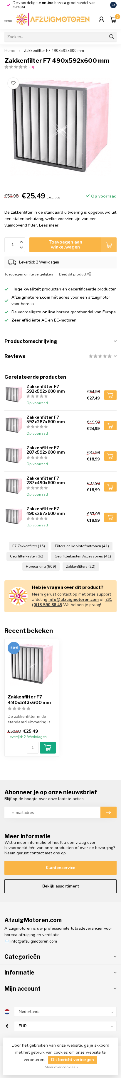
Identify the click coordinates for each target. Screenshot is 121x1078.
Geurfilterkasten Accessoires (83, 556)
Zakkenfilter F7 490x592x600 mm (54, 50)
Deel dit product (73, 274)
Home (9, 50)
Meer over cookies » (61, 1067)
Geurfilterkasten (27, 556)
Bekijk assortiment (60, 886)
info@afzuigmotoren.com (73, 599)
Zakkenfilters (80, 566)
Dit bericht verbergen (72, 1059)
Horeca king (41, 566)
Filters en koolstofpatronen (82, 545)
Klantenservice (60, 867)
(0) (31, 66)
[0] (113, 19)
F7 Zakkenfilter (28, 545)
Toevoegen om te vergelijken (28, 274)
